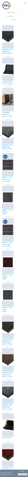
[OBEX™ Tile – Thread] (8, 197)
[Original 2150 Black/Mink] (8, 327)
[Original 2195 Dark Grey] (8, 36)
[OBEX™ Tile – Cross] (8, 294)
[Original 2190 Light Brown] (8, 360)
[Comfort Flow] (8, 69)
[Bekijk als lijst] (15, 19)
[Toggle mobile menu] (25, 3)
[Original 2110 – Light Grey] (8, 132)
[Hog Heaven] (8, 425)
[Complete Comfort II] (8, 99)
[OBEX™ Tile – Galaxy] (8, 262)
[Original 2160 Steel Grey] (8, 392)
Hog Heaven (7, 438)
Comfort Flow (7, 82)
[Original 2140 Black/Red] (8, 455)
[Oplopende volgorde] (21, 12)
